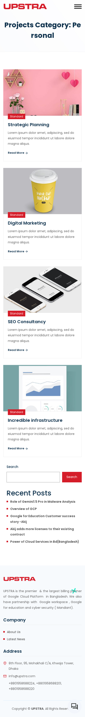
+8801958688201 (48, 683)
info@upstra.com (22, 676)
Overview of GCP (23, 509)
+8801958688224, (22, 683)
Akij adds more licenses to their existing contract (42, 532)
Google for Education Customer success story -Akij (42, 519)
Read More (16, 153)
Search (12, 466)
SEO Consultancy (27, 322)
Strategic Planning (28, 125)
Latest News (16, 639)
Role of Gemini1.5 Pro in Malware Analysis (42, 501)
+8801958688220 (21, 689)
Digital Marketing (27, 223)
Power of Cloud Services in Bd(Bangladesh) (44, 541)
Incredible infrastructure (35, 420)
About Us (13, 632)
